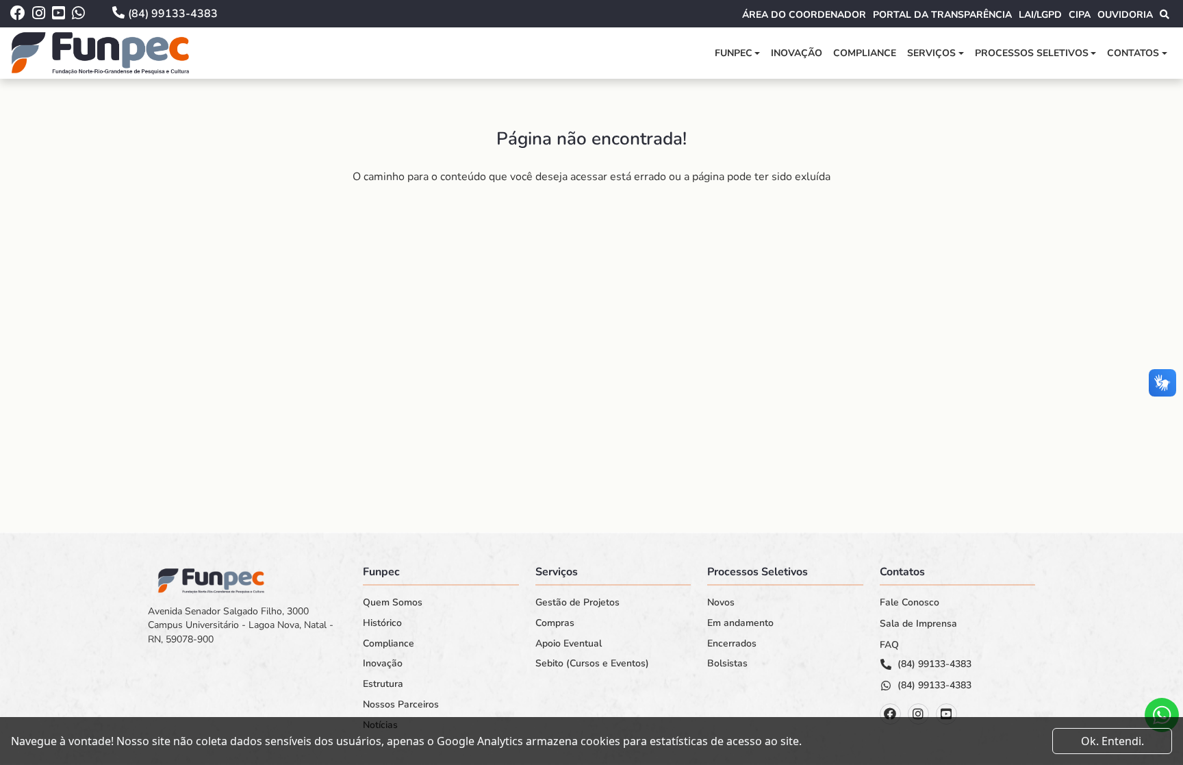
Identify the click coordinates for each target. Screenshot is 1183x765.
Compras (554, 623)
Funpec (733, 53)
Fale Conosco (909, 603)
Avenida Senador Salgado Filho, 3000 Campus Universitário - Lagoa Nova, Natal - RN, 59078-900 (240, 625)
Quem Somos (392, 603)
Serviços (931, 53)
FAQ (889, 645)
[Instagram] (918, 714)
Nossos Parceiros (401, 705)
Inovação (796, 53)
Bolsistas (727, 663)
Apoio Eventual (568, 644)
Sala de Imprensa (918, 624)
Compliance (864, 53)
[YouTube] (946, 714)
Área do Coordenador (804, 14)
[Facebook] (890, 714)
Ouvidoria (1125, 14)
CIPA (1080, 14)
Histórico (382, 623)
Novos (721, 603)
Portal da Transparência (942, 14)
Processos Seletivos (1032, 53)
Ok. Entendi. (1112, 741)
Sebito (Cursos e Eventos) (592, 663)
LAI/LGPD (1040, 14)
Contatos (1133, 53)
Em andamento (740, 623)
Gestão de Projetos (577, 603)
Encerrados (731, 644)
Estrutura (383, 684)
